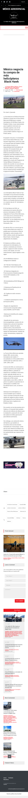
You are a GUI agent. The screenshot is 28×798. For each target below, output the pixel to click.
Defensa (16, 86)
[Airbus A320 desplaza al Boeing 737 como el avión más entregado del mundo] (7, 728)
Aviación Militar (10, 86)
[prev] (5, 550)
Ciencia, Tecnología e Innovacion (13, 633)
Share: (5, 491)
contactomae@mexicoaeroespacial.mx (16, 788)
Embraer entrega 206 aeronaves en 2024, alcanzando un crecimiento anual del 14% (13, 686)
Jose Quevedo (19, 90)
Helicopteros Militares (8, 722)
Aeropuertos (10, 738)
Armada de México (7, 557)
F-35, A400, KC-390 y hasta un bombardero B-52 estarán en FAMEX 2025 (12, 628)
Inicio (5, 778)
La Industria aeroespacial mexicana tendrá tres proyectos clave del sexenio (13, 646)
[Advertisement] (14, 52)
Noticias (17, 88)
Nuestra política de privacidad (14, 793)
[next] (22, 550)
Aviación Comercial (14, 632)
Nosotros (6, 779)
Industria (12, 88)
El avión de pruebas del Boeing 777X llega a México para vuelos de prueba (10, 752)
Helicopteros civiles (9, 635)
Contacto (10, 778)
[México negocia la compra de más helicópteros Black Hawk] (14, 101)
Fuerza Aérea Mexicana (12, 511)
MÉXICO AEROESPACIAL (14, 9)
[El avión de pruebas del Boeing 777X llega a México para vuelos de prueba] (7, 746)
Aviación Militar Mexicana (10, 662)
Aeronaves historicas (14, 631)
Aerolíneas (7, 631)
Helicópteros (14, 634)
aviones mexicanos (11, 508)
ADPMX (5, 784)
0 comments (16, 91)
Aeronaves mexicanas (12, 504)
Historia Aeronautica (15, 676)
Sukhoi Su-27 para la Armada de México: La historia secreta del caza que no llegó (14, 5)
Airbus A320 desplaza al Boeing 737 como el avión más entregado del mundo (10, 734)
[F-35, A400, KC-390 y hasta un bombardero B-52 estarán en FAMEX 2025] (14, 618)
